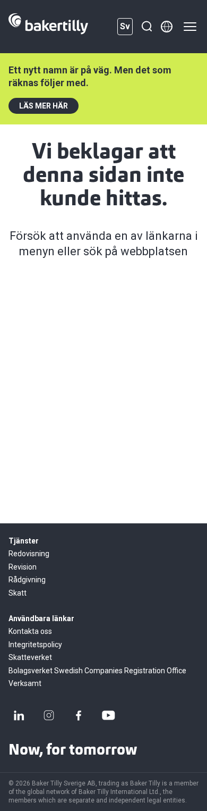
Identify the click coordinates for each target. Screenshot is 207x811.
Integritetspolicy (35, 644)
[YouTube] (108, 715)
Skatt (17, 593)
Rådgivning (27, 579)
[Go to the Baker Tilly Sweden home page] (48, 27)
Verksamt (24, 683)
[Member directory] (166, 26)
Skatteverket (30, 657)
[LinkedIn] (19, 715)
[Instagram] (48, 715)
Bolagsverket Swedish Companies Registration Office (97, 670)
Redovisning (28, 553)
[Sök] (146, 26)
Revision (22, 567)
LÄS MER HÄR (43, 106)
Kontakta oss (30, 631)
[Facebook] (78, 715)
